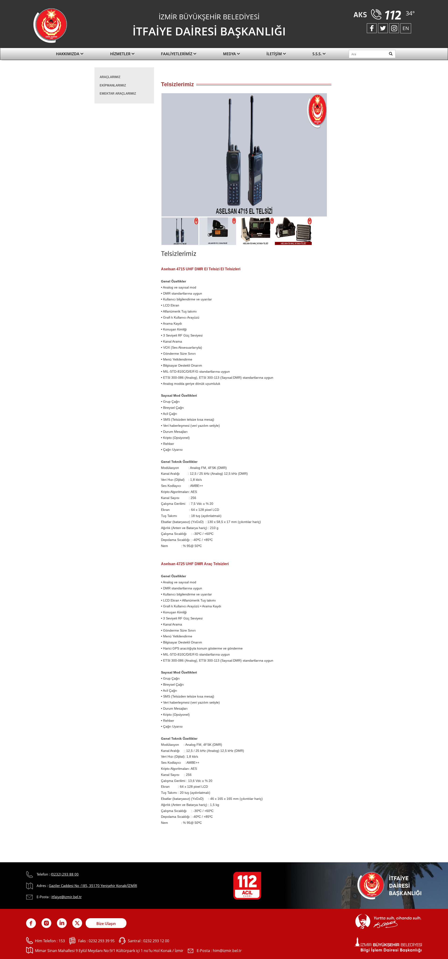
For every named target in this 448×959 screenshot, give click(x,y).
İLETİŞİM (274, 53)
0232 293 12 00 (156, 940)
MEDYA (230, 53)
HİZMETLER (120, 53)
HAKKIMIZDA (68, 53)
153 (62, 940)
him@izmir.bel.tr (227, 950)
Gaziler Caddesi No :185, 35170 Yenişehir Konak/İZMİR (93, 885)
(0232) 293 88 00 (65, 874)
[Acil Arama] (378, 14)
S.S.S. (317, 53)
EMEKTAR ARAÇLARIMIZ (118, 93)
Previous (154, 156)
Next (335, 156)
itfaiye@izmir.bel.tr (66, 896)
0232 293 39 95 (102, 940)
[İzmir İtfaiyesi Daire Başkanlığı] (50, 25)
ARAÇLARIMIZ (110, 77)
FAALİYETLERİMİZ (177, 53)
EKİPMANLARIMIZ (113, 85)
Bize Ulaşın (106, 923)
